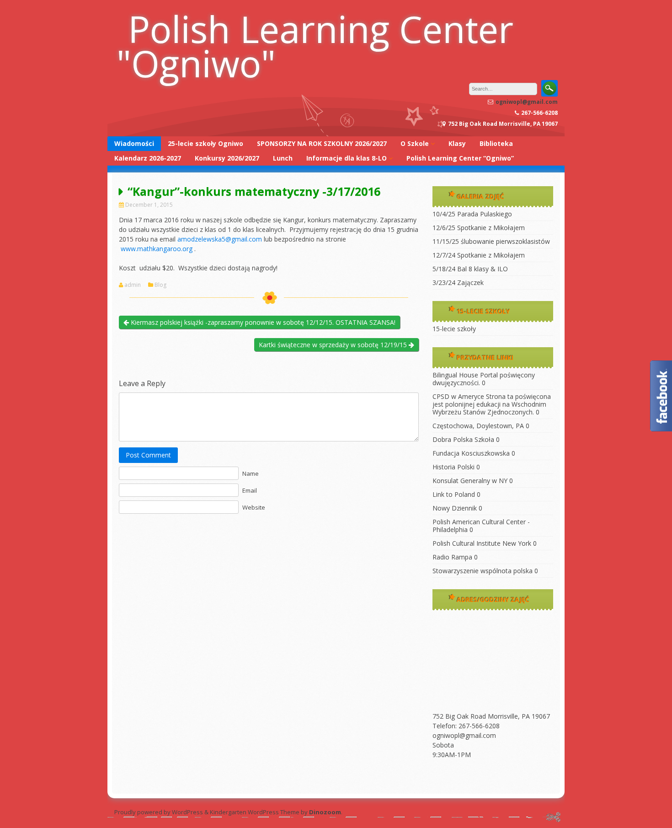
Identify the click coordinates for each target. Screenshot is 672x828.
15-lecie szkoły (454, 328)
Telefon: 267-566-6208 (466, 725)
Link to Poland (453, 494)
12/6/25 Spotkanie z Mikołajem (478, 227)
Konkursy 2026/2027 (227, 158)
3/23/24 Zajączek (458, 282)
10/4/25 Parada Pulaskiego (472, 214)
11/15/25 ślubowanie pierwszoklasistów (491, 241)
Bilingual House (455, 375)
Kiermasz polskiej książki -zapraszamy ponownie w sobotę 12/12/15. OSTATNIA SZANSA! (262, 322)
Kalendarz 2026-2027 (147, 158)
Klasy (457, 143)
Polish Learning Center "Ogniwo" (315, 46)
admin (132, 285)
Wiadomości (134, 143)
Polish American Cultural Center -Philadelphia (481, 525)
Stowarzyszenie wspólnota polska (482, 570)
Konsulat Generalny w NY (469, 480)
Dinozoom (325, 812)
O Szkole (414, 143)
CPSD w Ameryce (458, 396)
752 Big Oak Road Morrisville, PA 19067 (491, 716)
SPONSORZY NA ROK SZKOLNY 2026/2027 (322, 143)
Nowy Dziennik (454, 508)
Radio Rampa (452, 557)
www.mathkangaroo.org (156, 248)
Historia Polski (453, 466)
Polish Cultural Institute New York (481, 543)
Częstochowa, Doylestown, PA (478, 425)
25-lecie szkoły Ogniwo (205, 143)
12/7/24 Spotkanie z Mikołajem (478, 255)
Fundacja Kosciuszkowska (471, 453)
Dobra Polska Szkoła (463, 439)
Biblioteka (496, 143)
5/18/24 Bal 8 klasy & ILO (470, 268)
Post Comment (148, 455)
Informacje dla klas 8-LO (346, 158)
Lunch (283, 158)
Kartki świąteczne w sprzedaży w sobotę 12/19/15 (334, 344)
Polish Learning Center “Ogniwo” (460, 158)
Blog (160, 285)
